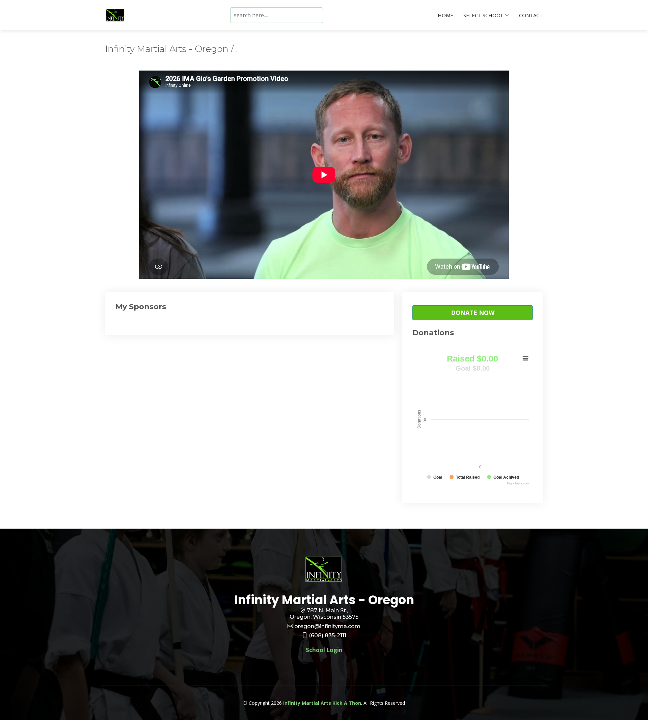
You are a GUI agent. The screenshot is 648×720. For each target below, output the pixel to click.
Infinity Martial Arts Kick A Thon (322, 703)
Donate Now (472, 313)
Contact (531, 15)
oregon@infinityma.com (327, 626)
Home (445, 15)
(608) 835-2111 (327, 635)
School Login (324, 650)
